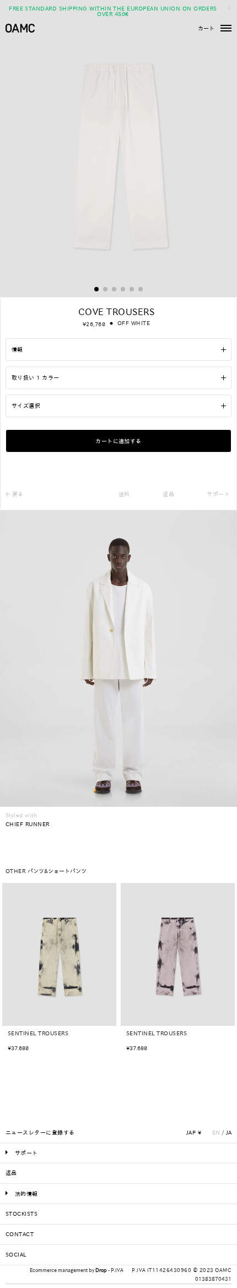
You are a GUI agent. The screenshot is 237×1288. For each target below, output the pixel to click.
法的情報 (26, 1193)
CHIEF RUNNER (28, 824)
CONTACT (20, 1234)
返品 (168, 494)
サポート (218, 494)
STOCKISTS (21, 1213)
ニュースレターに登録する (40, 1132)
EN (216, 1132)
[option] (59, 971)
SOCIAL (16, 1254)
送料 (124, 494)
